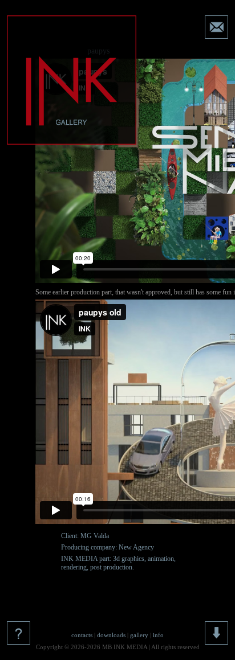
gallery (139, 635)
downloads (111, 635)
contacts (81, 635)
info (158, 635)
